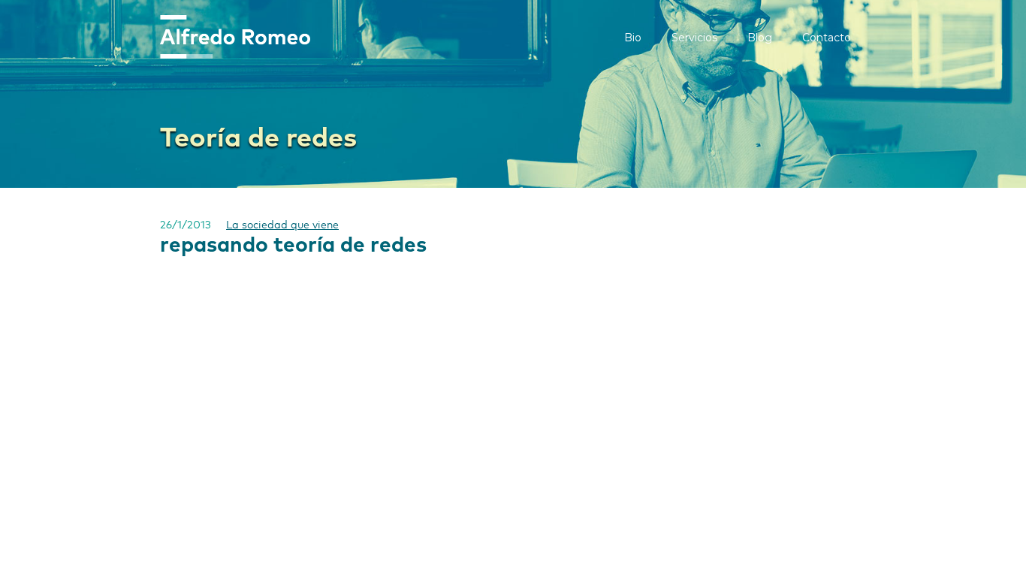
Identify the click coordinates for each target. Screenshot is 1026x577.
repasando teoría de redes (293, 245)
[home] (235, 37)
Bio (632, 37)
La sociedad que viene (282, 225)
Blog (759, 37)
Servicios (694, 37)
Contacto (826, 37)
